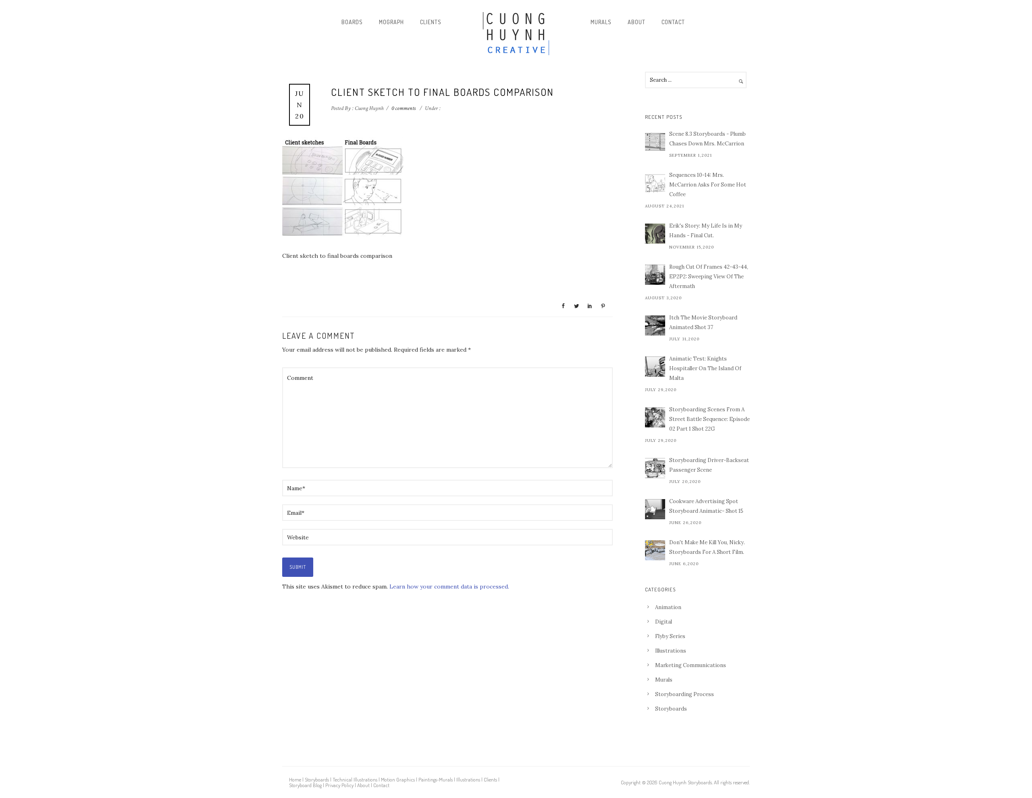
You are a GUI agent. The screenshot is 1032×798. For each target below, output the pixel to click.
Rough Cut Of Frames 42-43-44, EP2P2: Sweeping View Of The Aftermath (708, 276)
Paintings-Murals (435, 779)
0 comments (403, 108)
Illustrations (670, 650)
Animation (668, 607)
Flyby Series (670, 636)
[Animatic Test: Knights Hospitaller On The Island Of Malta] (655, 367)
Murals (601, 22)
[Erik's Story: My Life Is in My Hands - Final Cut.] (655, 234)
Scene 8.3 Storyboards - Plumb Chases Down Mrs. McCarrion (707, 139)
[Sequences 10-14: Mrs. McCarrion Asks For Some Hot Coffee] (655, 183)
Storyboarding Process (684, 694)
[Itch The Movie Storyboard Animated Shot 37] (655, 325)
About (636, 22)
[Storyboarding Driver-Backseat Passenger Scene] (655, 468)
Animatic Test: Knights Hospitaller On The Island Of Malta (705, 368)
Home (295, 779)
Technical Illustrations (355, 779)
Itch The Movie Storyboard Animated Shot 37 (703, 322)
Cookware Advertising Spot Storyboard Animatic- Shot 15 (706, 506)
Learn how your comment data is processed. (449, 586)
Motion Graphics (398, 779)
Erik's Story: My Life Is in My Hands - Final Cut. (705, 230)
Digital (663, 621)
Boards (352, 22)
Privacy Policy (339, 785)
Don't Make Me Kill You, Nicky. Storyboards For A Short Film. (707, 547)
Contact (673, 22)
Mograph (391, 22)
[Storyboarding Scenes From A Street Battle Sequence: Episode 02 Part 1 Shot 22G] (655, 417)
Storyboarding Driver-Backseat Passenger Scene (709, 465)
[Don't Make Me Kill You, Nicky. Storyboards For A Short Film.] (655, 550)
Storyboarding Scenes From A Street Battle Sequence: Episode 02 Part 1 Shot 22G (709, 419)
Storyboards (671, 708)
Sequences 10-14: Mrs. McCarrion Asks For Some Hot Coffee (707, 185)
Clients (430, 22)
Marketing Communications (690, 665)
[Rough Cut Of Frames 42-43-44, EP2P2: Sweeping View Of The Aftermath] (655, 275)
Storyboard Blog (305, 785)
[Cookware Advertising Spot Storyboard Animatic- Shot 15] (655, 509)
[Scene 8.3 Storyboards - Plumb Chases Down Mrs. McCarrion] (655, 142)
